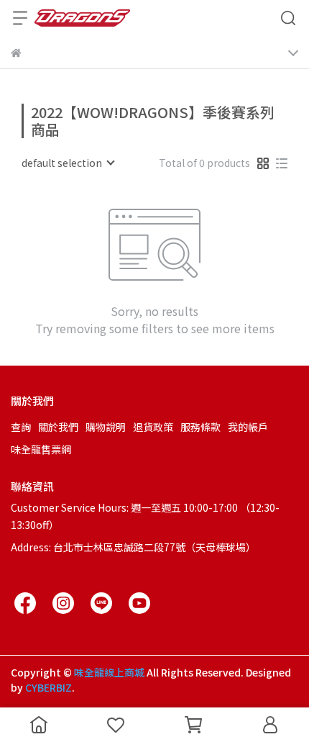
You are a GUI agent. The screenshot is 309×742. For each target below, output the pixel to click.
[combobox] (68, 163)
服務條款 (200, 427)
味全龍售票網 (41, 449)
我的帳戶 (248, 427)
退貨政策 (153, 427)
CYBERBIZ (48, 687)
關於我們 (58, 427)
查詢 (21, 427)
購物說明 (106, 427)
